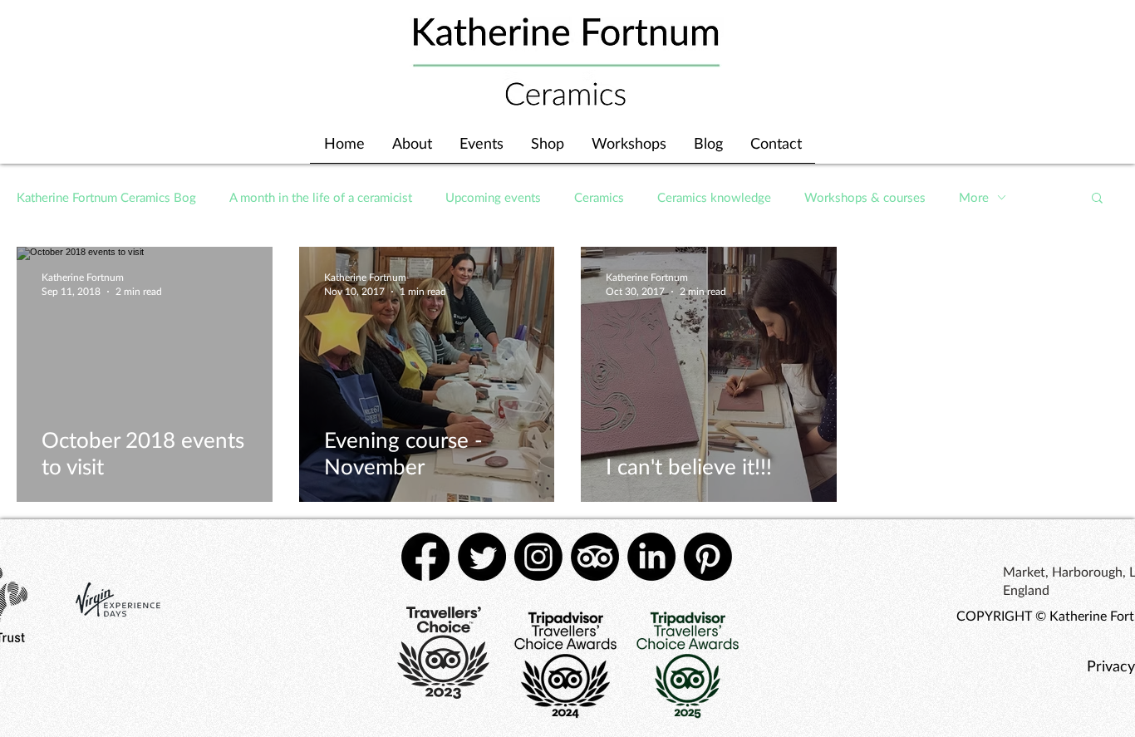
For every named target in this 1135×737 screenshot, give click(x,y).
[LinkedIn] (651, 557)
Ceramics (599, 196)
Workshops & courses (865, 196)
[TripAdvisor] (595, 557)
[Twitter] (482, 557)
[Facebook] (425, 557)
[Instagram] (538, 557)
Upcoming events (493, 196)
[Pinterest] (708, 557)
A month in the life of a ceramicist (320, 196)
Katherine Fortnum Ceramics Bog (106, 196)
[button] (1097, 199)
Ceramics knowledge (714, 196)
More (974, 196)
